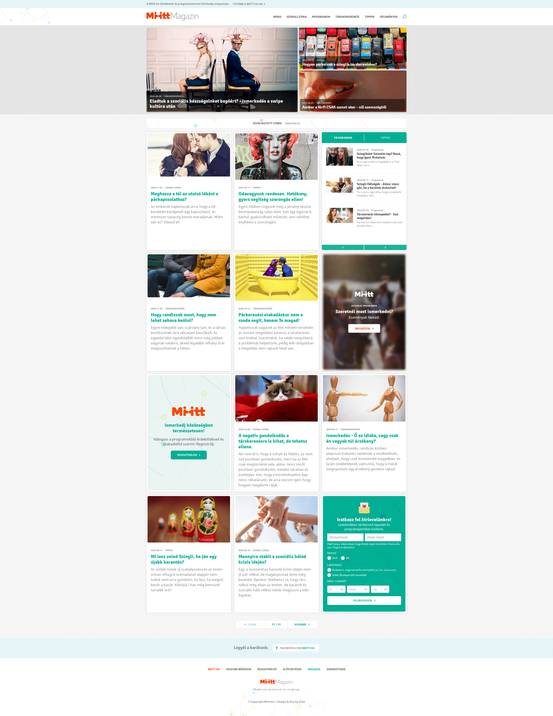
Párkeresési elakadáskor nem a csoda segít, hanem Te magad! (270, 317)
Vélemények (389, 17)
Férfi (335, 558)
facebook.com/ (297, 648)
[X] (298, 123)
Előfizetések (292, 669)
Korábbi (300, 624)
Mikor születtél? (336, 581)
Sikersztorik (336, 669)
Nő (347, 558)
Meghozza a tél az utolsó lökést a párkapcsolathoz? (184, 196)
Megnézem (362, 328)
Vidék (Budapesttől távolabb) (349, 575)
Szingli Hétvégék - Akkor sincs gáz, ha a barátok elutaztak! (378, 186)
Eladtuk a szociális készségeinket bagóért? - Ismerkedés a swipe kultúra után (216, 103)
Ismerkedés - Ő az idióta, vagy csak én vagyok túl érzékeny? (362, 438)
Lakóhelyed (334, 565)
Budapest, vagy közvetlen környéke (364, 570)
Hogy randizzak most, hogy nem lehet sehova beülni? (183, 317)
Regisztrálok (187, 455)
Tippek (370, 17)
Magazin (314, 669)
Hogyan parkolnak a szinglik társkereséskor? (339, 64)
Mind (277, 17)
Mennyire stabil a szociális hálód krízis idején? (272, 559)
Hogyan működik (238, 669)
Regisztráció (267, 669)
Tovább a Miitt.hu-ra (248, 4)
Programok (321, 17)
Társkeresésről (347, 17)
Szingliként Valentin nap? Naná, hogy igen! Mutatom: (379, 156)
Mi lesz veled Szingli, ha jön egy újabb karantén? (184, 559)
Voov (302, 701)
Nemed (331, 553)
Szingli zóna (297, 17)
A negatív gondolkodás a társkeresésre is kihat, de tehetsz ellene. (272, 441)
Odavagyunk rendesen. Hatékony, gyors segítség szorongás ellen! (272, 196)
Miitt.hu (214, 669)
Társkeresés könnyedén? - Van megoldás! (377, 216)
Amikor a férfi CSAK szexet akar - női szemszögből (344, 107)
